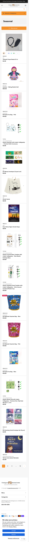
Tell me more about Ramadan (11, 458)
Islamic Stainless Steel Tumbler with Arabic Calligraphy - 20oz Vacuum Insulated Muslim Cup (12, 287)
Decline (14, 534)
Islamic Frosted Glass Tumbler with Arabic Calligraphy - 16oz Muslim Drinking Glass (12, 256)
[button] (2, 5)
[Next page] (24, 466)
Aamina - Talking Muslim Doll (11, 87)
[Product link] (13, 48)
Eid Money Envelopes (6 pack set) (12, 171)
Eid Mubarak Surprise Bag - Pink (11, 344)
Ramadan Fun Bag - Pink (9, 114)
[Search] (24, 9)
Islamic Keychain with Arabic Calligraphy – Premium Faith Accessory (14, 143)
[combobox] (13, 9)
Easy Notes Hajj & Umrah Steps (11, 227)
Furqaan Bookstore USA (12, 488)
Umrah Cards (6, 199)
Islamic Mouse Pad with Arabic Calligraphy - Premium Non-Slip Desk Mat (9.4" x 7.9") (13, 401)
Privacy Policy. (13, 527)
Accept (14, 530)
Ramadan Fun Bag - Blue (9, 371)
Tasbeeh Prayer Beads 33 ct (10, 59)
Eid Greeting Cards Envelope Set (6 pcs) (14, 430)
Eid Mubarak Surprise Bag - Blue (11, 316)
